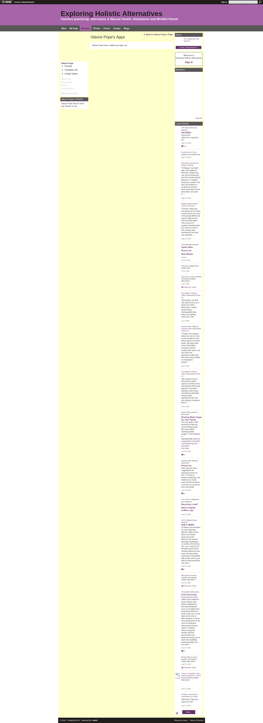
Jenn (183, 520)
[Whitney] (180, 102)
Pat (185, 39)
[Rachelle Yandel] (180, 111)
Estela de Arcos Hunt (189, 152)
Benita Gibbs (186, 412)
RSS (177, 713)
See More (185, 448)
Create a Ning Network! (24, 2)
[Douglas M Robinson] (188, 111)
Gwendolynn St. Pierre (192, 676)
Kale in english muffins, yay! (188, 509)
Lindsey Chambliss (188, 673)
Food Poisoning (188, 595)
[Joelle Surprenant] (188, 85)
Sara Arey (185, 266)
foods (183, 602)
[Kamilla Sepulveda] (188, 102)
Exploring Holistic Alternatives (112, 14)
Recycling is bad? (189, 504)
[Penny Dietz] (197, 111)
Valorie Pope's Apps (69, 93)
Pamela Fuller (186, 326)
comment (192, 163)
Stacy (198, 673)
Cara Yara (185, 499)
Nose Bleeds (187, 254)
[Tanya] (188, 94)
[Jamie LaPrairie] (197, 102)
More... (188, 712)
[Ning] (6, 2)
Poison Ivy (186, 250)
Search (260, 2)
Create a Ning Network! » (188, 47)
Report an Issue (181, 720)
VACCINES (186, 132)
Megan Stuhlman (187, 165)
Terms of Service (196, 720)
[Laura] (197, 77)
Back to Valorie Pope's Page (159, 34)
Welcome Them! (190, 287)
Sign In (224, 2)
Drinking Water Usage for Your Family (191, 418)
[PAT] (180, 94)
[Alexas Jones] (197, 94)
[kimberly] (188, 77)
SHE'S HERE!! (188, 525)
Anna (183, 163)
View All (198, 118)
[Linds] (180, 77)
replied (186, 293)
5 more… (184, 257)
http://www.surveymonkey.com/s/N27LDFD (190, 441)
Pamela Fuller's (187, 329)
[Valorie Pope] (197, 85)
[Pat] (180, 85)
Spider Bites (187, 247)
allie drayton (185, 575)
